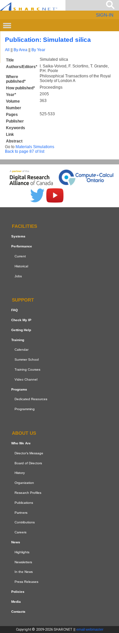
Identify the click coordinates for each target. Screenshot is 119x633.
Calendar (21, 350)
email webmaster (89, 629)
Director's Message (29, 453)
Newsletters (23, 562)
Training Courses (27, 369)
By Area (20, 49)
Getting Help (21, 330)
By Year (38, 49)
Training (17, 340)
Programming (25, 409)
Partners (21, 512)
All (7, 49)
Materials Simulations (35, 146)
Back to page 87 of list (24, 151)
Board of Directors (28, 463)
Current (20, 256)
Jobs (18, 276)
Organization (24, 483)
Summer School (27, 359)
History (20, 473)
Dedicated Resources (31, 399)
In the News (24, 572)
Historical (21, 266)
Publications (24, 502)
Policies (17, 591)
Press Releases (26, 582)
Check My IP (21, 320)
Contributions (25, 522)
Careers (20, 532)
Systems (18, 236)
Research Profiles (28, 493)
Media (16, 601)
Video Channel (26, 379)
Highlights (22, 552)
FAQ (14, 310)
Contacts (18, 611)
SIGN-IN (104, 15)
